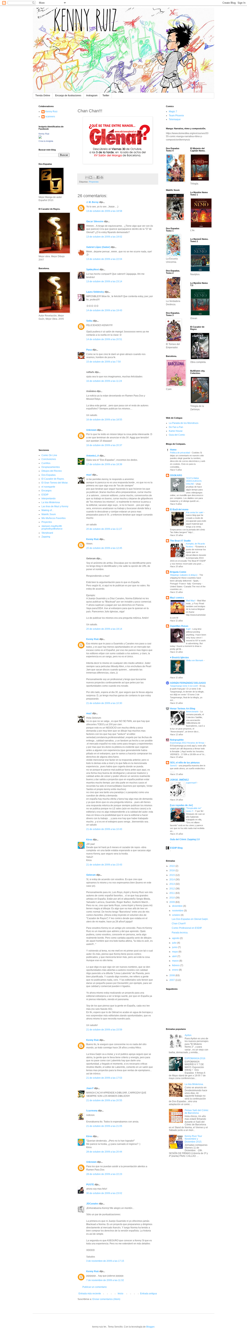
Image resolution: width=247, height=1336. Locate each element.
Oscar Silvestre (94, 221)
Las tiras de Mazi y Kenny (54, 506)
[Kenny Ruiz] (40, 137)
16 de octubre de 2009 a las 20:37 (104, 445)
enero (175, 969)
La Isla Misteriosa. (194, 1084)
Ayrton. (188, 1035)
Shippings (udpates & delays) (184, 575)
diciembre (177, 906)
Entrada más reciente (90, 1293)
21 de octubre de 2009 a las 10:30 (104, 703)
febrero (176, 965)
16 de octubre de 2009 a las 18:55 (104, 419)
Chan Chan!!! (179, 923)
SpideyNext (92, 269)
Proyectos (94, 182)
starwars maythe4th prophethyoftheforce (52, 527)
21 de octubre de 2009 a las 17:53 (104, 1078)
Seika (89, 320)
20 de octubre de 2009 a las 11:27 (104, 529)
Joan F (90, 1088)
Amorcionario (192, 711)
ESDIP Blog (176, 848)
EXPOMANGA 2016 (195, 1058)
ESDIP (44, 494)
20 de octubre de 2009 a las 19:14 (104, 629)
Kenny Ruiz (92, 539)
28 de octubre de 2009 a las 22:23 (104, 1174)
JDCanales (92, 1203)
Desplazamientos (50, 467)
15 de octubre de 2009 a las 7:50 (103, 361)
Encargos (46, 490)
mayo (175, 951)
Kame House (176, 431)
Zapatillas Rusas (179, 626)
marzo (175, 960)
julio (174, 942)
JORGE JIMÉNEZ (179, 779)
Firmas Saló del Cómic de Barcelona (196, 1111)
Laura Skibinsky (95, 292)
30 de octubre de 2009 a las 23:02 (104, 1193)
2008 (172, 975)
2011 (172, 893)
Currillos (45, 463)
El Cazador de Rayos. (52, 478)
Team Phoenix (176, 115)
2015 (172, 875)
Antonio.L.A (92, 455)
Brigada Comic (178, 572)
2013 (172, 884)
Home (173, 449)
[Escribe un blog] (91, 177)
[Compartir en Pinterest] (102, 177)
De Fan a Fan (176, 427)
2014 (172, 879)
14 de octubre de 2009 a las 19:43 (104, 310)
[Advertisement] (50, 384)
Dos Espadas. (48, 475)
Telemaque (175, 119)
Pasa (89, 349)
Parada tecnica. (180, 932)
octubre (176, 915)
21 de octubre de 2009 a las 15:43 (104, 864)
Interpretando (48, 498)
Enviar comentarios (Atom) (106, 1299)
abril (174, 956)
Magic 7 (173, 111)
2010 (172, 897)
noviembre (178, 910)
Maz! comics (177, 597)
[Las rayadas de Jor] (181, 805)
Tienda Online (42, 95)
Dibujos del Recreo (51, 471)
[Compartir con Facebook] (98, 177)
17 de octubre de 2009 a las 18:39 (104, 464)
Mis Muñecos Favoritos (53, 518)
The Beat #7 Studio (180, 540)
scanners (50, 116)
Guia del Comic (177, 435)
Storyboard (47, 533)
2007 (172, 980)
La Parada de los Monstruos (183, 423)
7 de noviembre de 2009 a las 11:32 (105, 1280)
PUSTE (90, 1184)
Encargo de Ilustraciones (68, 95)
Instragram (91, 95)
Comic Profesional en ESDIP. (187, 928)
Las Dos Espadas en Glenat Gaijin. (190, 919)
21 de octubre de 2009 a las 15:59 (104, 1029)
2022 (172, 866)
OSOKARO (176, 475)
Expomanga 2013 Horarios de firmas (187, 743)
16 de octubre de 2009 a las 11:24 (104, 381)
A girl (188, 629)
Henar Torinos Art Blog (182, 708)
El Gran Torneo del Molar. (54, 482)
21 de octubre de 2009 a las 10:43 (104, 829)
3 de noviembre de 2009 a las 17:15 (105, 1261)
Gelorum (91, 875)
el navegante (48, 486)
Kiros (89, 839)
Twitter (105, 95)
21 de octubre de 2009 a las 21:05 (104, 1126)
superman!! (191, 783)
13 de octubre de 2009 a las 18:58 (104, 211)
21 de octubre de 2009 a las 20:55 (104, 1100)
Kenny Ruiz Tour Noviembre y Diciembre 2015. (193, 1139)
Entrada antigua (148, 1293)
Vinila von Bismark (195, 660)
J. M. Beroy (92, 202)
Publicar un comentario (94, 1287)
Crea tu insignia (46, 141)
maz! (89, 474)
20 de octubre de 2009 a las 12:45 (104, 548)
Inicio (120, 1293)
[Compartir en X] (94, 177)
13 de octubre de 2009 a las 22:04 (104, 259)
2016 (172, 870)
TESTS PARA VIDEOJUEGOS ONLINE (193, 481)
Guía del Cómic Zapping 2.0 (185, 839)
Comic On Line (49, 455)
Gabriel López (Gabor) (98, 247)
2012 (172, 888)
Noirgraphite (177, 740)
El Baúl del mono (179, 509)
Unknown (91, 430)
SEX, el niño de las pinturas (185, 762)
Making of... (47, 510)
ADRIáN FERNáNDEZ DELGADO (188, 683)
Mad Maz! (191, 600)
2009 (172, 902)
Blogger (150, 1326)
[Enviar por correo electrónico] (87, 177)
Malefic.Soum (48, 514)
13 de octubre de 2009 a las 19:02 (104, 236)
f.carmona (91, 1110)
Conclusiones (48, 459)
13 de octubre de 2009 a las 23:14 (104, 281)
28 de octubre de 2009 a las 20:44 (104, 1151)
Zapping (45, 536)
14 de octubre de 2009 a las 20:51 (104, 339)
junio (175, 947)
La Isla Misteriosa (50, 502)
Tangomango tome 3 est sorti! (184, 686)
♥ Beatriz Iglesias (179, 657)
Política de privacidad (180, 452)
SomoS (173, 765)
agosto (176, 938)
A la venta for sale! (195, 512)
